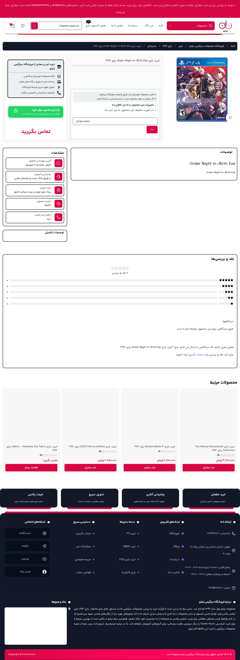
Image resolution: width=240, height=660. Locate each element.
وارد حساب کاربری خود (195, 355)
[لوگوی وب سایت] (225, 26)
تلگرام (25, 546)
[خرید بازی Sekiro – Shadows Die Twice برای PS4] (31, 417)
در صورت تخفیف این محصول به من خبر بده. (129, 110)
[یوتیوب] (44, 559)
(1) (159, 451)
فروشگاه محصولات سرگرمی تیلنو (206, 46)
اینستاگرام (25, 533)
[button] (209, 467)
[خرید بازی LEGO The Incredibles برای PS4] (90, 417)
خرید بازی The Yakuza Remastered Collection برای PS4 (215, 448)
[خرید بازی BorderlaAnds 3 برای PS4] (150, 417)
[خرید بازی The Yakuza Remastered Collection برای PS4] (209, 417)
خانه (232, 46)
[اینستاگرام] (44, 533)
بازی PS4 (167, 46)
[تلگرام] (44, 546)
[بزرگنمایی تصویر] (230, 117)
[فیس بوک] (44, 572)
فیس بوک (25, 572)
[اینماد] (36, 626)
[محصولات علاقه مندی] (22, 25)
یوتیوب (25, 559)
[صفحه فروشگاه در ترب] (69, 616)
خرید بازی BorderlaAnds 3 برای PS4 (155, 447)
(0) (218, 455)
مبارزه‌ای (151, 46)
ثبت (152, 129)
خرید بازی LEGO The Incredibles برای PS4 (93, 447)
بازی (180, 46)
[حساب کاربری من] (34, 25)
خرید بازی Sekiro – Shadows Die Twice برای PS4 (32, 448)
